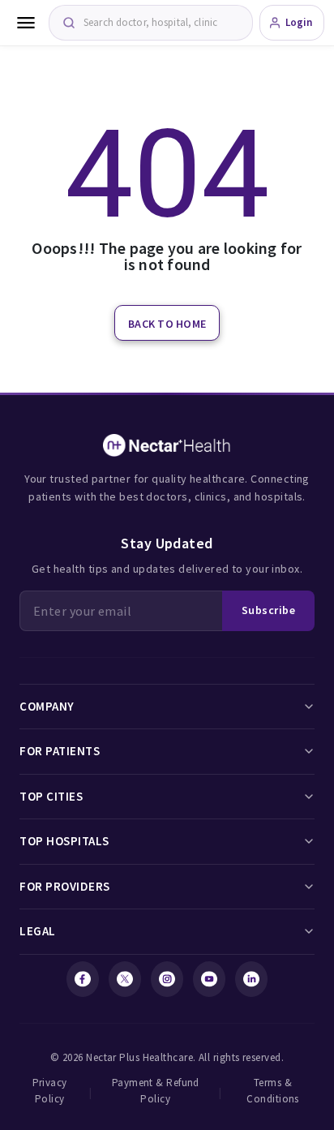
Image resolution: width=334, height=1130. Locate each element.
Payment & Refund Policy (155, 1091)
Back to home (167, 323)
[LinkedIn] (251, 979)
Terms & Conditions (272, 1091)
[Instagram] (167, 979)
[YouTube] (209, 979)
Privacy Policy (49, 1091)
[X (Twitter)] (125, 979)
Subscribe (268, 610)
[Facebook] (82, 979)
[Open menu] (26, 23)
